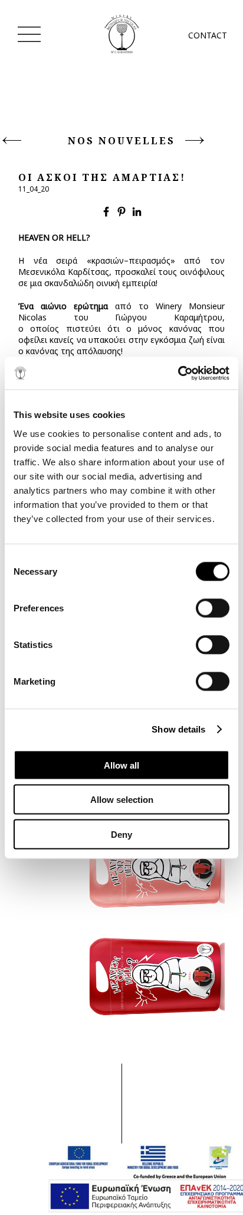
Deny (121, 834)
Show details (178, 729)
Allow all (121, 765)
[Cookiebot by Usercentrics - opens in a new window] (177, 373)
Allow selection (121, 800)
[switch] (212, 607)
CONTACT (206, 35)
